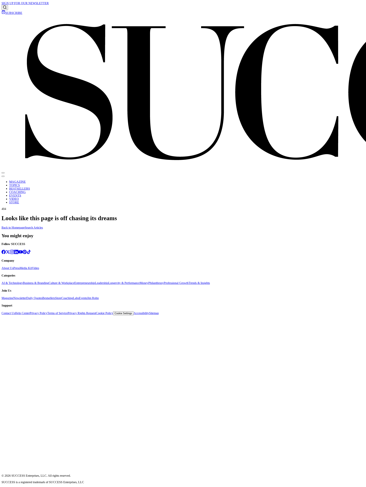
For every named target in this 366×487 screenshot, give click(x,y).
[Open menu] (3, 172)
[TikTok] (29, 253)
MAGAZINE (17, 181)
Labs (76, 298)
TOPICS (14, 185)
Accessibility (141, 313)
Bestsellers (48, 298)
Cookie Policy (104, 313)
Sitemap (154, 313)
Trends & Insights (199, 283)
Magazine (7, 298)
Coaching (67, 298)
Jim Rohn (93, 298)
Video (35, 268)
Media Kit (26, 268)
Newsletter (19, 298)
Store (58, 298)
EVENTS (15, 195)
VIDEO (14, 199)
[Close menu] (3, 176)
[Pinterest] (24, 253)
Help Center (22, 313)
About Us (7, 268)
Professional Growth (176, 283)
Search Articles (34, 227)
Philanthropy (156, 283)
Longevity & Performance (124, 283)
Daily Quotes (34, 298)
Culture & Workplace (61, 283)
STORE (14, 202)
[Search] (5, 7)
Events (83, 298)
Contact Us (8, 313)
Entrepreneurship (84, 283)
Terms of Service (57, 313)
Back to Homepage (13, 227)
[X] (8, 253)
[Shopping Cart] (3, 13)
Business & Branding (36, 283)
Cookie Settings (123, 313)
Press (16, 268)
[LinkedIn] (16, 253)
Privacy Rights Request (82, 313)
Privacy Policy (38, 313)
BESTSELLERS (19, 188)
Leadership (101, 283)
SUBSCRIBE (13, 13)
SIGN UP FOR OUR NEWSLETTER (25, 3)
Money (144, 283)
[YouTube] (20, 253)
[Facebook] (4, 253)
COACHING (17, 192)
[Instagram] (12, 253)
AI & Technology (12, 283)
